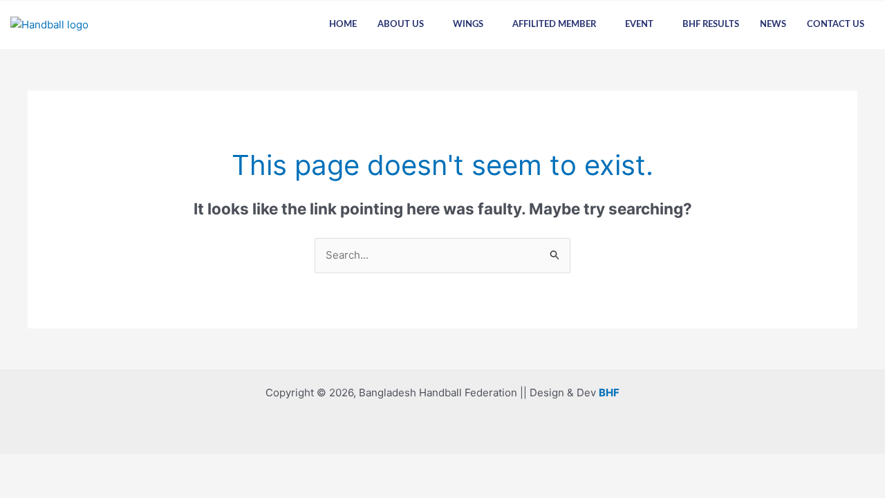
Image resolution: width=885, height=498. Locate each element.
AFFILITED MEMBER (554, 24)
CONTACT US (835, 24)
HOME (343, 24)
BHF (609, 392)
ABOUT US (401, 24)
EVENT (639, 24)
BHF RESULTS (710, 24)
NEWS (773, 24)
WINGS (468, 24)
